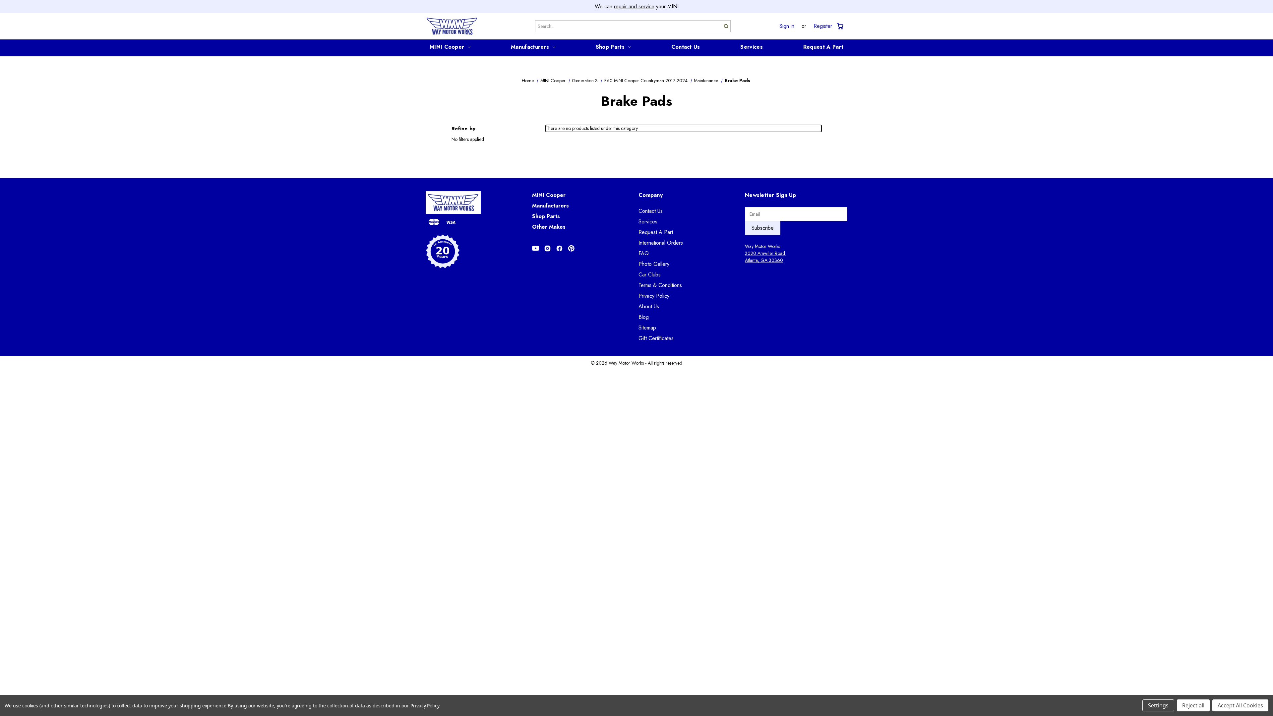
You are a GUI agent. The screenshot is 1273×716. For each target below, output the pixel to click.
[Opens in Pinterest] (571, 248)
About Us (648, 306)
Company (650, 195)
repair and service (634, 6)
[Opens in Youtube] (535, 248)
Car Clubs (649, 274)
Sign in (786, 26)
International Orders (660, 243)
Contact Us (685, 47)
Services (751, 47)
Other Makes (549, 227)
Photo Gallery (653, 264)
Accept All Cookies (1240, 705)
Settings (1158, 705)
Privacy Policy (653, 296)
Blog (643, 317)
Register (823, 26)
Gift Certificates (656, 338)
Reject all (1193, 705)
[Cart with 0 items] (839, 26)
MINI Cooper (447, 47)
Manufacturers (530, 47)
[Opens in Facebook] (559, 248)
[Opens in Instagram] (547, 248)
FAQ (643, 253)
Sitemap (647, 327)
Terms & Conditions (660, 285)
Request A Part (823, 47)
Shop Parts (610, 47)
